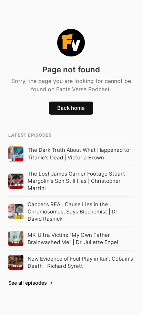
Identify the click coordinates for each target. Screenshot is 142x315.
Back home (71, 108)
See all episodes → (30, 283)
